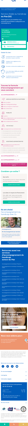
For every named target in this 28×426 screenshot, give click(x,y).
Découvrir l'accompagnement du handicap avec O (14, 164)
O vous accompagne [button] (6, 371)
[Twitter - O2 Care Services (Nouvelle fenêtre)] (12, 366)
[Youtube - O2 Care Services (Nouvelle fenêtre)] (17, 366)
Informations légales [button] (6, 379)
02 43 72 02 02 (18, 357)
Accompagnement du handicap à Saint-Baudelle (13, 292)
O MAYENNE (6, 32)
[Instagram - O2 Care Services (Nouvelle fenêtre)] (7, 366)
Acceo (15, 397)
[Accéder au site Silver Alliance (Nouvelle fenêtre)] (24, 409)
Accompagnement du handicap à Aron (10, 276)
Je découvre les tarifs (14, 184)
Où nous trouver (5, 402)
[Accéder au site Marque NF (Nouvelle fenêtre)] (4, 409)
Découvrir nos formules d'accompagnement (14, 243)
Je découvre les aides (14, 202)
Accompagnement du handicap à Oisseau (11, 290)
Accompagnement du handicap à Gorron (11, 270)
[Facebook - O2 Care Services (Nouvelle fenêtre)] (3, 366)
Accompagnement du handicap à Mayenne (11, 263)
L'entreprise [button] (4, 375)
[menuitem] (4, 424)
